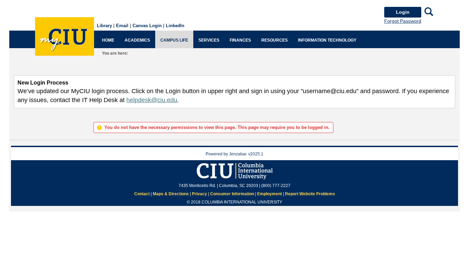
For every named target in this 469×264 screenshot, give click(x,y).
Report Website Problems (310, 194)
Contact (142, 194)
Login (403, 12)
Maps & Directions (171, 194)
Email (122, 25)
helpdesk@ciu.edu (151, 100)
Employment (269, 194)
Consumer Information (232, 194)
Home (108, 40)
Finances (240, 40)
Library (104, 25)
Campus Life (174, 40)
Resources (274, 40)
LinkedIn (175, 25)
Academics (137, 40)
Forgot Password (402, 21)
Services (208, 40)
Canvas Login (147, 25)
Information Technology (327, 40)
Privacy (199, 194)
